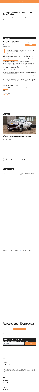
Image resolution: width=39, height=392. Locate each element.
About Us (5, 347)
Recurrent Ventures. (8, 368)
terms (33, 370)
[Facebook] (4, 94)
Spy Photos (5, 380)
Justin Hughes (5, 17)
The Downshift (6, 379)
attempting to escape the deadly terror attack (10, 59)
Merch (4, 352)
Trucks (4, 135)
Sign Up (30, 44)
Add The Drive (22, 17)
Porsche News (5, 158)
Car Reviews (5, 382)
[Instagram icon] (5, 364)
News (3, 10)
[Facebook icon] (7, 364)
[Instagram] (5, 94)
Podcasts (5, 387)
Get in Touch (6, 356)
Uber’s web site (5, 72)
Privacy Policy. (9, 46)
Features (5, 384)
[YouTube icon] (3, 364)
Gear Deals (5, 389)
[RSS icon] (9, 364)
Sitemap (4, 358)
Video (4, 385)
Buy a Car (5, 354)
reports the (17, 51)
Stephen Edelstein (6, 247)
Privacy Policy (5, 359)
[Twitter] (7, 94)
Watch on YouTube (7, 350)
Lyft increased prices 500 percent (13, 61)
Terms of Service (5, 46)
